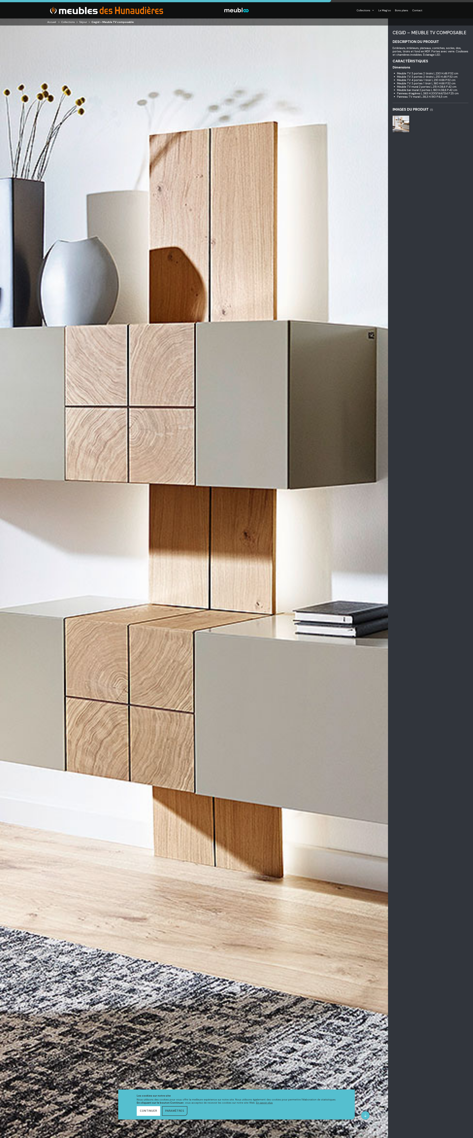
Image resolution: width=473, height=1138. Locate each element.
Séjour (83, 22)
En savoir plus (264, 1102)
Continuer (148, 1111)
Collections (363, 10)
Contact (417, 10)
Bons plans (401, 10)
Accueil (51, 22)
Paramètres (174, 1111)
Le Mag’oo (384, 10)
